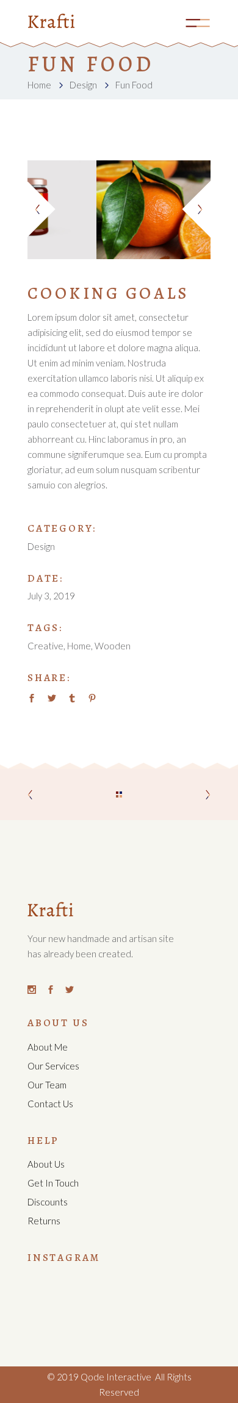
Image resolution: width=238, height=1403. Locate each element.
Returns (43, 1220)
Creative (45, 645)
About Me (47, 1046)
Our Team (47, 1084)
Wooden (113, 645)
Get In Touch (53, 1182)
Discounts (47, 1201)
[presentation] (42, 209)
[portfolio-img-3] (138, 209)
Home (39, 84)
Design (83, 84)
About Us (46, 1163)
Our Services (53, 1065)
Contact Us (50, 1103)
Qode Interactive (115, 1376)
